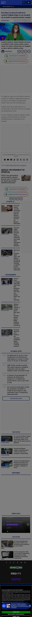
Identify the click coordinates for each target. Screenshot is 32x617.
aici (11, 598)
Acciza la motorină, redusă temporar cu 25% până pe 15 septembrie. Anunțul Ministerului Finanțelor (20, 605)
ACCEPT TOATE (16, 612)
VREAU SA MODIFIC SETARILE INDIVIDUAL (16, 614)
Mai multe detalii (11, 593)
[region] (16, 601)
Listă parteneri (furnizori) (5, 609)
